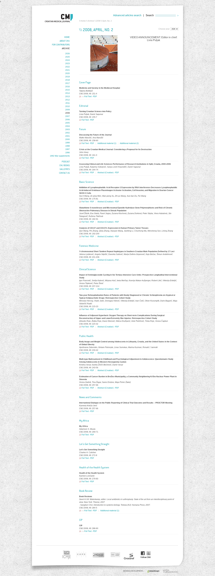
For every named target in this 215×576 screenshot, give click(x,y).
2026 (67, 53)
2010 (67, 106)
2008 (98, 21)
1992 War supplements (60, 156)
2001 (67, 136)
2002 (67, 133)
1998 (67, 146)
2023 (67, 63)
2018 (67, 80)
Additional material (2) (129, 143)
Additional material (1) (106, 143)
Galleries (65, 169)
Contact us (64, 172)
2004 (67, 126)
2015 (67, 90)
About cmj (65, 40)
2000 (67, 139)
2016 (67, 86)
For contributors (61, 44)
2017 (67, 83)
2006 (67, 120)
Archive (91, 21)
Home (83, 21)
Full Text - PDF (90, 96)
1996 (67, 153)
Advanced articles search (127, 15)
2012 (67, 100)
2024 (67, 60)
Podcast (66, 161)
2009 (67, 110)
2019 (67, 77)
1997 (67, 149)
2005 (67, 123)
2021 (67, 70)
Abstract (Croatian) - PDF (108, 172)
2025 (67, 57)
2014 (67, 93)
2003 (67, 129)
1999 (67, 143)
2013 (67, 96)
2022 (67, 67)
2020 (67, 73)
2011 (67, 103)
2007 (67, 116)
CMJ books (64, 165)
